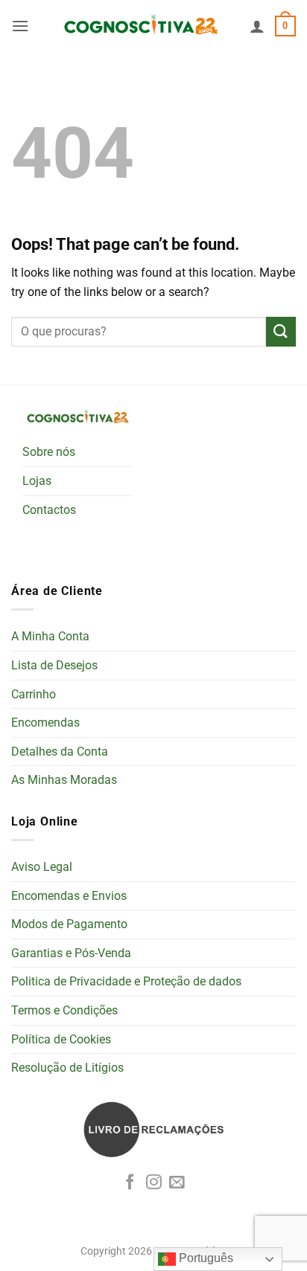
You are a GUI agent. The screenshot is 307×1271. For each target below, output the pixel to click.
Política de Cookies (61, 1039)
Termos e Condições (64, 1010)
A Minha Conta (50, 636)
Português (204, 1258)
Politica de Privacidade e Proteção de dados (126, 981)
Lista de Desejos (54, 665)
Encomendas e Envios (69, 896)
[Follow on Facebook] (130, 1182)
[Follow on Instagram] (154, 1182)
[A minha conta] (257, 26)
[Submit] (281, 331)
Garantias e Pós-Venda (71, 953)
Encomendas (45, 722)
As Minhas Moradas (64, 780)
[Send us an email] (177, 1182)
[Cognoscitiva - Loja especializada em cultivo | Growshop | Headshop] (139, 26)
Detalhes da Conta (59, 751)
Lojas (36, 481)
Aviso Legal (41, 867)
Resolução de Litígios (67, 1068)
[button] (20, 25)
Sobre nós (48, 452)
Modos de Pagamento (69, 924)
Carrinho (33, 694)
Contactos (49, 510)
